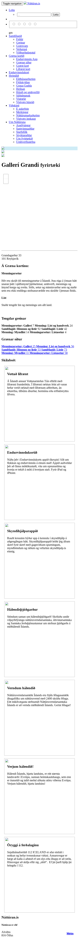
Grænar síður (23, 62)
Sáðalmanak (23, 95)
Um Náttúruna (17, 122)
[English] (19, 24)
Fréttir (19, 39)
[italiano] (30, 24)
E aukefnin (22, 108)
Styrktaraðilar (24, 135)
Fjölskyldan (23, 82)
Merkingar (22, 112)
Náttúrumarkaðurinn (28, 115)
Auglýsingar (23, 125)
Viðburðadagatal (25, 52)
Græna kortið (16, 55)
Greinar (20, 42)
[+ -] (39, 209)
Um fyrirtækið (24, 138)
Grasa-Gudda (24, 85)
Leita (12, 10)
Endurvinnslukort (19, 72)
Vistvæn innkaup (26, 118)
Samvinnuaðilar (25, 128)
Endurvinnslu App (26, 59)
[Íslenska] (14, 24)
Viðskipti (14, 105)
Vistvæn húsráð (25, 102)
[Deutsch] (25, 24)
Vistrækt (21, 98)
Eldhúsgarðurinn (25, 79)
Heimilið (14, 75)
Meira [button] (70, 933)
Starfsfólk (21, 131)
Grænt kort (22, 65)
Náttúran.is (33, 3)
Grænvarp (22, 45)
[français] (35, 24)
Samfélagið (15, 36)
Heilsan (20, 88)
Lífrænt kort (23, 69)
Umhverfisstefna (25, 141)
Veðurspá (21, 49)
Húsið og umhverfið (28, 92)
